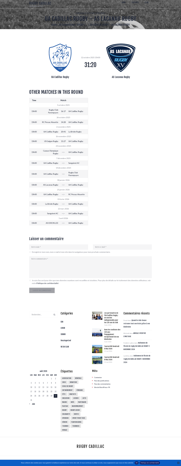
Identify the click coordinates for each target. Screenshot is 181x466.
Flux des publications (101, 381)
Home (54, 24)
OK (137, 463)
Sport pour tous (78, 418)
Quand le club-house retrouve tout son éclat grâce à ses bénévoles (136, 323)
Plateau (65, 406)
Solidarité (66, 414)
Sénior (64, 422)
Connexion (98, 377)
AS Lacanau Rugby (121, 77)
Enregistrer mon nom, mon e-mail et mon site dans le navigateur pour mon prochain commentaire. (71, 252)
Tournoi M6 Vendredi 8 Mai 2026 (111, 358)
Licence (76, 398)
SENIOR (63, 334)
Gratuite (72, 394)
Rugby (64, 410)
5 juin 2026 (107, 325)
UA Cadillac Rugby (60, 77)
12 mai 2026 (108, 351)
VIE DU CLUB (65, 347)
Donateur (73, 382)
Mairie (64, 402)
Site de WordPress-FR (102, 387)
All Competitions (67, 24)
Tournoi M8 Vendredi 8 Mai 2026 (111, 347)
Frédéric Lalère (128, 343)
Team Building (76, 422)
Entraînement (67, 390)
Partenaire (82, 402)
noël (72, 402)
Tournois (75, 426)
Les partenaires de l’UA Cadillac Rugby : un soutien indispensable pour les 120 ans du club (111, 318)
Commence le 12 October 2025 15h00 (90, 13)
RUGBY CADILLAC (90, 446)
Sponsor (65, 418)
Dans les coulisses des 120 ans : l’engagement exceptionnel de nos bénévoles (112, 334)
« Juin (32, 404)
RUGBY (80, 24)
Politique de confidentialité (47, 283)
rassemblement (77, 406)
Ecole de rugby (67, 386)
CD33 (64, 382)
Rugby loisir (75, 410)
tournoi (65, 426)
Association (66, 378)
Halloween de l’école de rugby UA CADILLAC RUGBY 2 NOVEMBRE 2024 (136, 346)
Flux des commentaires (102, 384)
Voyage (64, 430)
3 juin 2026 (107, 342)
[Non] (178, 463)
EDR (62, 322)
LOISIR (63, 328)
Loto (84, 398)
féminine (80, 390)
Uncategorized (66, 340)
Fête (63, 394)
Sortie (76, 414)
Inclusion (65, 398)
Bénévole (78, 378)
